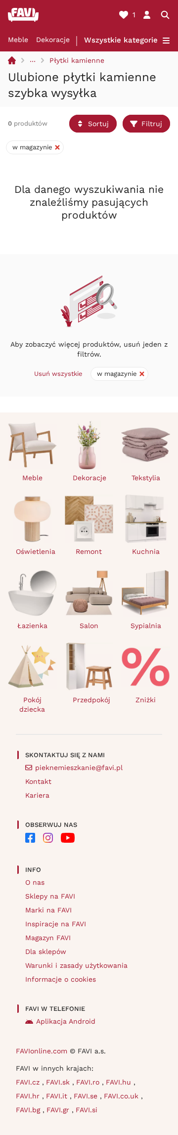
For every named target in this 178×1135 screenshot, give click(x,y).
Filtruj (151, 124)
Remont (89, 551)
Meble (18, 40)
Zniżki (145, 700)
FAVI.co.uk (122, 1096)
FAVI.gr (59, 1110)
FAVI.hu (120, 1082)
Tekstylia (146, 478)
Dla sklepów (45, 951)
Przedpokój (91, 700)
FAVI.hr (29, 1096)
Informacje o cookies (60, 979)
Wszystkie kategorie (121, 40)
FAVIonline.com (41, 1051)
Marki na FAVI (48, 910)
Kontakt (38, 781)
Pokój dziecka (32, 704)
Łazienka (32, 626)
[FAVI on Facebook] (30, 838)
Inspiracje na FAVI (55, 924)
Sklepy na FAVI (50, 896)
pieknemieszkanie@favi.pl (79, 768)
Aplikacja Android (65, 1021)
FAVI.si (86, 1110)
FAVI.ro (89, 1082)
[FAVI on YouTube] (68, 838)
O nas (34, 882)
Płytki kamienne (76, 60)
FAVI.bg (29, 1110)
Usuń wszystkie (58, 373)
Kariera (37, 795)
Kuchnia (146, 551)
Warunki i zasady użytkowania (76, 965)
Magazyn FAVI (48, 938)
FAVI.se (87, 1096)
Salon (89, 626)
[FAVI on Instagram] (48, 838)
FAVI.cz (29, 1082)
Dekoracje (53, 40)
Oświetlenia (35, 551)
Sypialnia (146, 626)
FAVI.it (58, 1096)
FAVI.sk (59, 1082)
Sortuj (98, 124)
